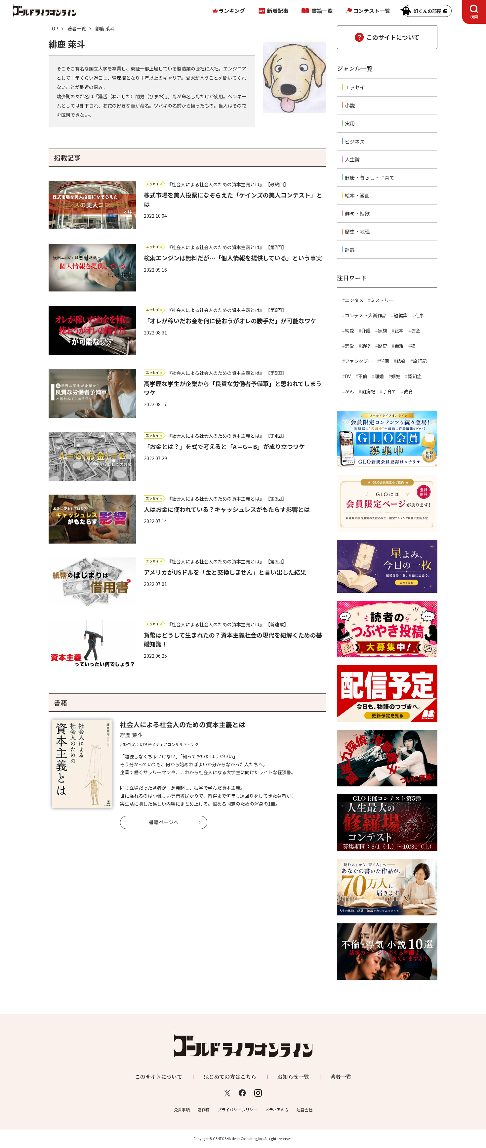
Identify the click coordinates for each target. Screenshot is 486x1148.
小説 (350, 105)
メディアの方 (277, 1109)
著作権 (204, 1109)
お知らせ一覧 (293, 1077)
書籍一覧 (322, 11)
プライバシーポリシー (237, 1109)
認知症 (415, 376)
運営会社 (304, 1109)
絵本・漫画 (357, 195)
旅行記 (420, 361)
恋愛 (349, 345)
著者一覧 (76, 28)
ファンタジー (359, 361)
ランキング (232, 11)
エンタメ (354, 300)
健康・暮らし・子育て (369, 177)
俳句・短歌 (357, 213)
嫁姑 (395, 376)
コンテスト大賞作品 (365, 315)
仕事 (419, 315)
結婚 (401, 361)
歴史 (382, 345)
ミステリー (382, 300)
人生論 (352, 159)
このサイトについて (393, 37)
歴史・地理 (357, 231)
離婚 (379, 376)
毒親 (399, 345)
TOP (53, 28)
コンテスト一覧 (371, 11)
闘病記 (368, 391)
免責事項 (182, 1109)
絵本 (399, 330)
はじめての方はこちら (229, 1077)
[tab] (474, 12)
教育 (408, 391)
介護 (366, 330)
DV (348, 376)
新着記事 (277, 11)
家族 (382, 330)
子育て (389, 391)
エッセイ (355, 87)
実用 (350, 123)
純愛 (349, 330)
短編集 (401, 315)
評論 (350, 249)
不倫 (362, 376)
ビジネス (355, 141)
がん (349, 391)
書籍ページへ (164, 821)
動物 (366, 345)
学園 (384, 361)
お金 (415, 330)
